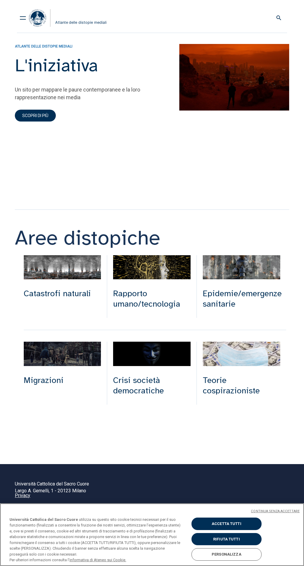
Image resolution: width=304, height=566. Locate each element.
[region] (152, 534)
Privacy (22, 495)
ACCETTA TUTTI (226, 523)
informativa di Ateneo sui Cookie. (97, 560)
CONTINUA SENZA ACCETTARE (275, 511)
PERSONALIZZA (226, 554)
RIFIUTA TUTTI (226, 539)
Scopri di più (35, 115)
